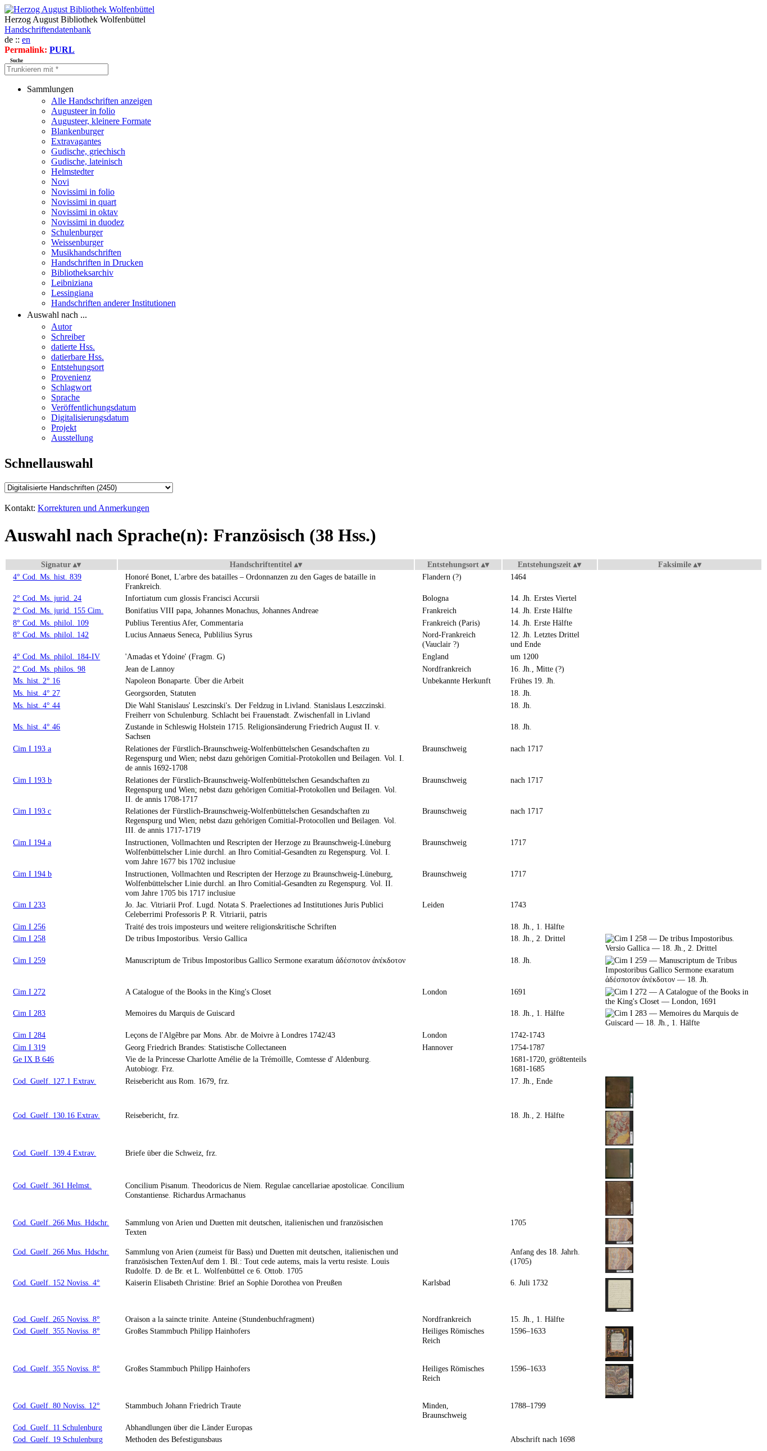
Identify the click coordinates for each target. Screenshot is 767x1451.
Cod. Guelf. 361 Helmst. (52, 1185)
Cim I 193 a (32, 748)
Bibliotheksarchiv (82, 272)
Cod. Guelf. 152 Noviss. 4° (56, 1282)
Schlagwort (71, 387)
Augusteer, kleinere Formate (101, 121)
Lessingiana (72, 293)
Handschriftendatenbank (47, 29)
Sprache (65, 397)
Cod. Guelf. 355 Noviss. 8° (56, 1330)
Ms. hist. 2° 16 (36, 680)
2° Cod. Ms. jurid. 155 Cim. (58, 610)
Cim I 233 (29, 904)
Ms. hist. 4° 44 (36, 705)
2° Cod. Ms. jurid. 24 (47, 598)
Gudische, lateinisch (86, 161)
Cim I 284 (29, 1034)
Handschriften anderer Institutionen (113, 303)
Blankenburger (77, 131)
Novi (60, 181)
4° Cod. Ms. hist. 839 (47, 576)
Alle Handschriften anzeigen (101, 101)
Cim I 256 (29, 926)
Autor (61, 326)
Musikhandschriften (86, 252)
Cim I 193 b (32, 779)
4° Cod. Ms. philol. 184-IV (56, 656)
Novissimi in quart (83, 202)
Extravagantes (76, 141)
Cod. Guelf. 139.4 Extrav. (54, 1152)
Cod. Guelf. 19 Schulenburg (58, 1439)
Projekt (63, 427)
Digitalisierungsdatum (90, 417)
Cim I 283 (29, 1013)
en (26, 39)
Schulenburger (77, 232)
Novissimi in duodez (87, 222)
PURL (62, 49)
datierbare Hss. (77, 357)
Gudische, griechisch (88, 151)
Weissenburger (77, 242)
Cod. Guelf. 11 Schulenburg (57, 1427)
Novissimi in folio (83, 192)
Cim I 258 (29, 938)
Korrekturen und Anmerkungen (93, 508)
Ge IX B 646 (33, 1059)
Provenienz (71, 377)
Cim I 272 (29, 991)
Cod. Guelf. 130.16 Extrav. (56, 1115)
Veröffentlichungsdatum (93, 407)
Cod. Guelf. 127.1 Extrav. (54, 1080)
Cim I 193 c (32, 810)
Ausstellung (72, 437)
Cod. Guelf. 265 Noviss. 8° (56, 1319)
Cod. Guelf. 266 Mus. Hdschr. (61, 1222)
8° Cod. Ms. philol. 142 (51, 634)
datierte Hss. (73, 347)
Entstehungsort (77, 367)
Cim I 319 (29, 1047)
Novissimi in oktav (84, 212)
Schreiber (68, 336)
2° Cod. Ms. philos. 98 (49, 668)
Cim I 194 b (32, 873)
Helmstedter (72, 171)
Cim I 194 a (32, 842)
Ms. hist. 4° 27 (36, 692)
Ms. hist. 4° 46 (36, 726)
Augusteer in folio (83, 111)
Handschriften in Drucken (97, 262)
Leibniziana (72, 283)
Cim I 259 (29, 960)
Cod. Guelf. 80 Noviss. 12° (56, 1405)
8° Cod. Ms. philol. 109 (51, 622)
